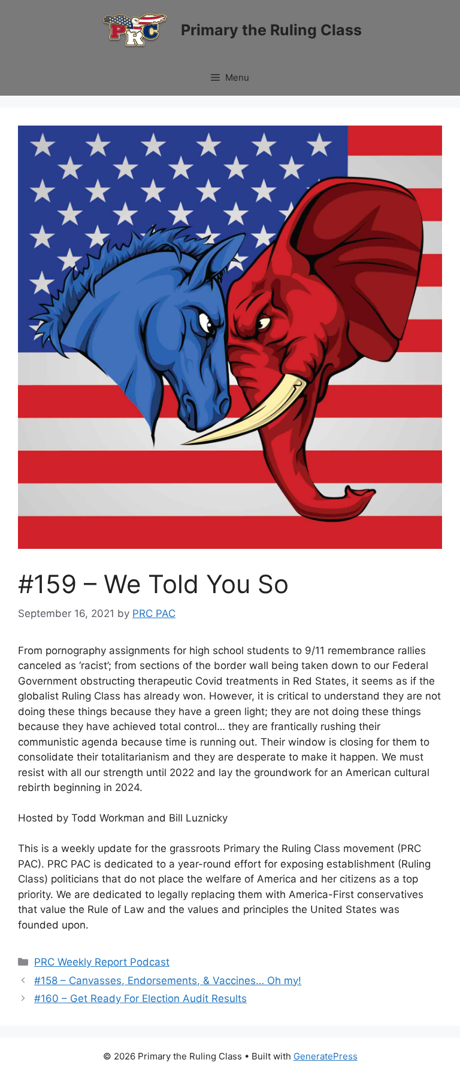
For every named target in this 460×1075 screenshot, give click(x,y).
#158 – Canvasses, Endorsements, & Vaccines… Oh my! (167, 981)
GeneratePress (325, 1056)
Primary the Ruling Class (271, 30)
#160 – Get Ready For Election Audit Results (140, 998)
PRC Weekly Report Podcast (102, 962)
